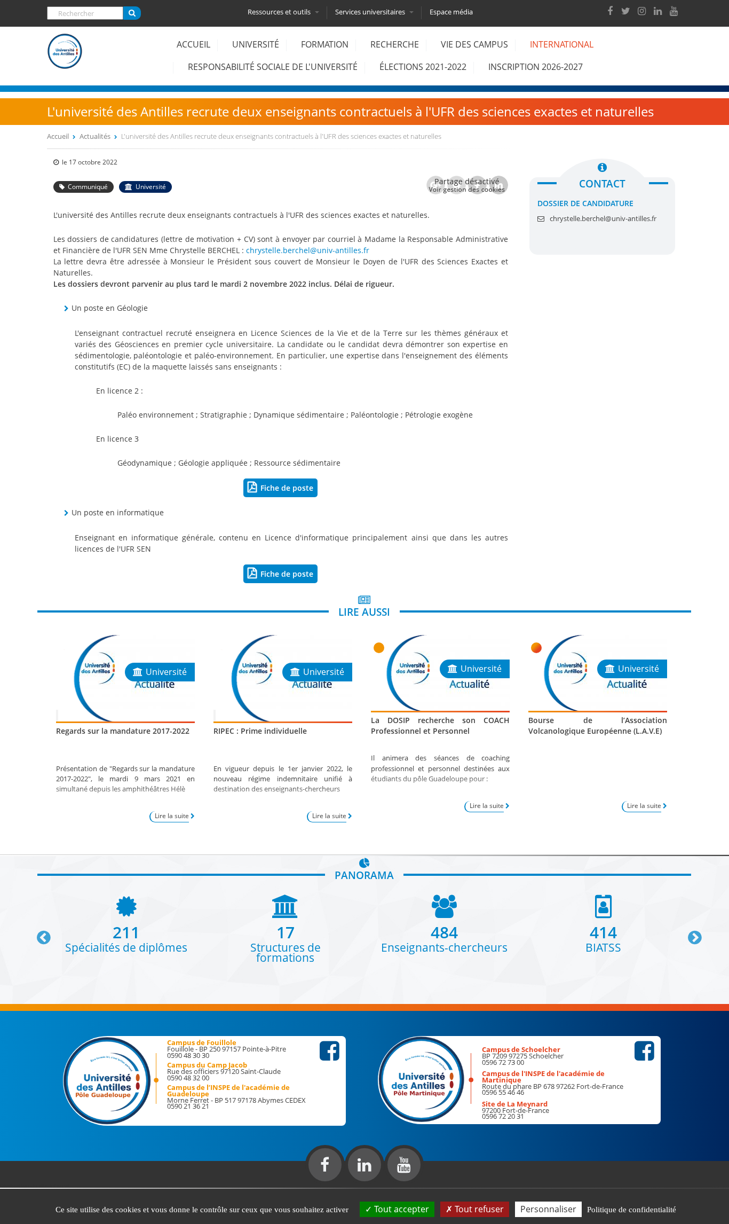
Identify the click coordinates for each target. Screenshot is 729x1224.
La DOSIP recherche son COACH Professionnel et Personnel (440, 725)
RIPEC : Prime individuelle (260, 731)
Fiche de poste (286, 488)
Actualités (95, 136)
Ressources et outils (280, 12)
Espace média (451, 12)
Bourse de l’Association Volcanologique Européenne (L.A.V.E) (597, 725)
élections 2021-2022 (422, 67)
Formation (324, 44)
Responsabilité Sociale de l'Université (273, 67)
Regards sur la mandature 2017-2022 (122, 731)
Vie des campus (474, 44)
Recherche (394, 44)
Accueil (193, 44)
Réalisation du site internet (35, 1185)
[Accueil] (65, 59)
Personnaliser (548, 1209)
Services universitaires (371, 12)
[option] (126, 924)
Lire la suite (172, 815)
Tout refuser (478, 1209)
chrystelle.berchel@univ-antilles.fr (307, 250)
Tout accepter (400, 1209)
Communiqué (88, 186)
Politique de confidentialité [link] (631, 1209)
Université (255, 44)
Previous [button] (39, 933)
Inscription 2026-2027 (535, 67)
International (561, 44)
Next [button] (690, 933)
